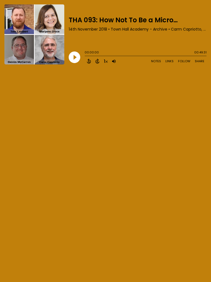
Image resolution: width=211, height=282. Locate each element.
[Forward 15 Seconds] (97, 61)
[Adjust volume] (114, 61)
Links (169, 61)
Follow (184, 61)
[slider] (86, 56)
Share (199, 61)
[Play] (74, 57)
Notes (156, 61)
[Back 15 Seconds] (89, 61)
